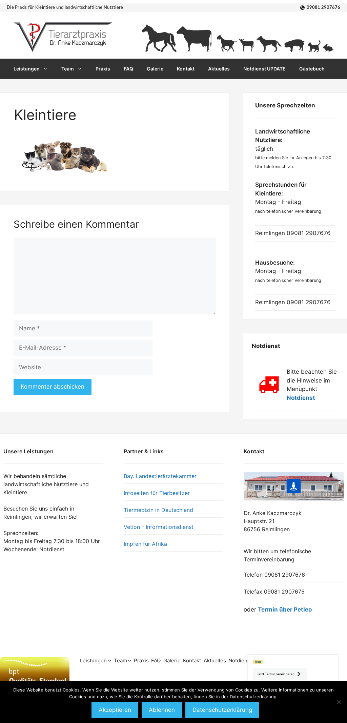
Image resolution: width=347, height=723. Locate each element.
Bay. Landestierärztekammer (160, 476)
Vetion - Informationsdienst (158, 526)
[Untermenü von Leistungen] (109, 660)
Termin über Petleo (285, 609)
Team (67, 68)
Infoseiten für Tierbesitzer (157, 493)
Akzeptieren (115, 709)
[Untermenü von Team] (129, 660)
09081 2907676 (323, 7)
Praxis (103, 68)
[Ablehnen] (338, 702)
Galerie (155, 68)
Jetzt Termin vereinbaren (253, 669)
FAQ (128, 68)
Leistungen (27, 68)
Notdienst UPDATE (264, 68)
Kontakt (186, 68)
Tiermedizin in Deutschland (158, 510)
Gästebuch (312, 68)
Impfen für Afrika (145, 543)
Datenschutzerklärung (222, 709)
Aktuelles (219, 68)
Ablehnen (162, 709)
